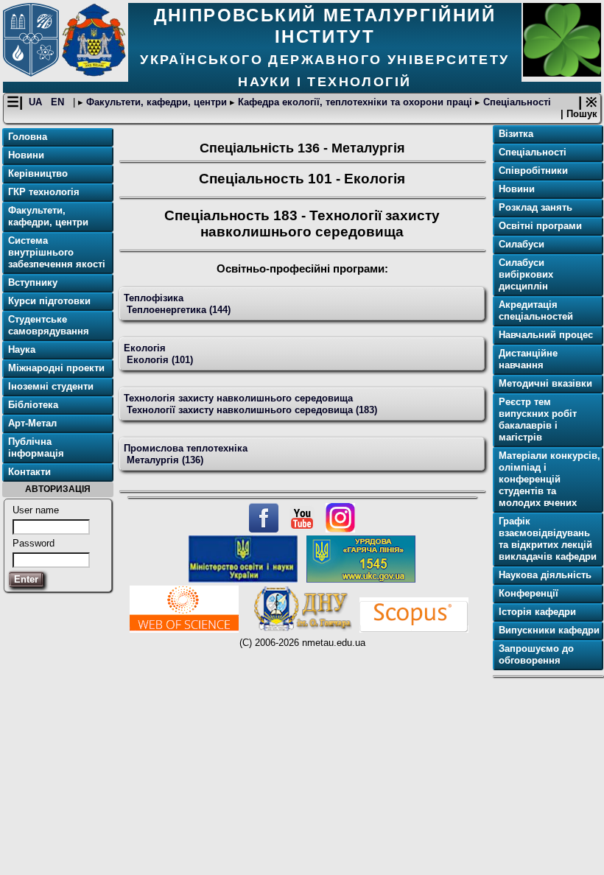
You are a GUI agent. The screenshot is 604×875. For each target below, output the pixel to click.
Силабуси (521, 244)
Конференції (528, 593)
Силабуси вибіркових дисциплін (526, 274)
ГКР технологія (44, 191)
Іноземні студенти (51, 386)
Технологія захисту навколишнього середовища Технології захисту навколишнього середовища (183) (250, 404)
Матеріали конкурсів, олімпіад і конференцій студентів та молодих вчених (549, 479)
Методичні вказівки (545, 383)
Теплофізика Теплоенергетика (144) (177, 303)
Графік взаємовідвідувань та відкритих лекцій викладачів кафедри (548, 539)
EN (59, 102)
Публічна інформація (36, 447)
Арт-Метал (32, 423)
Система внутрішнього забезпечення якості (56, 252)
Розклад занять (535, 207)
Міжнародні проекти (56, 367)
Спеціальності (515, 102)
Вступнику (32, 282)
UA (37, 102)
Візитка (516, 133)
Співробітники (533, 170)
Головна (27, 136)
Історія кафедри (537, 611)
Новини (26, 155)
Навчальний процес (546, 334)
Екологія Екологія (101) (158, 353)
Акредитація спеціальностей (536, 310)
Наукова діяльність (545, 574)
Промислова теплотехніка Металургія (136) (185, 454)
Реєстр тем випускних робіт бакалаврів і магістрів (538, 419)
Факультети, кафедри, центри (156, 102)
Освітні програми (540, 225)
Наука (21, 349)
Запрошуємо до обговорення (536, 654)
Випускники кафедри (549, 630)
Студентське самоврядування (48, 325)
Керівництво (38, 173)
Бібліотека (33, 404)
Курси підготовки (49, 300)
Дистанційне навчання (528, 359)
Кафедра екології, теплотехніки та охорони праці (355, 102)
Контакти (29, 471)
